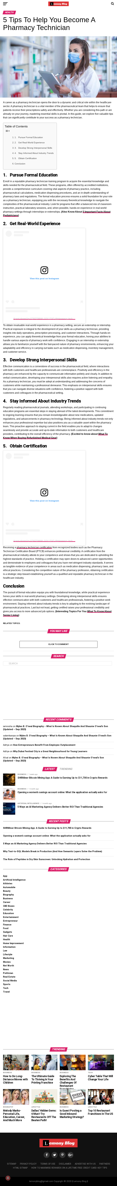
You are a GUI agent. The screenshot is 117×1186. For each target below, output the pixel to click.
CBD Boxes (8, 906)
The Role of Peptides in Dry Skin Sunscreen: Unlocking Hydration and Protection (46, 859)
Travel (6, 992)
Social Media (10, 980)
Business (8, 898)
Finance (7, 924)
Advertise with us (85, 1164)
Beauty (6, 891)
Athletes (7, 883)
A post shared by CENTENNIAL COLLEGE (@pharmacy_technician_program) (50, 318)
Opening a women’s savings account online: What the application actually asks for (46, 836)
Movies (7, 962)
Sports (6, 984)
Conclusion (20, 163)
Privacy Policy (28, 1164)
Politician (8, 973)
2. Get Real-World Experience (30, 142)
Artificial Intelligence (14, 880)
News (6, 969)
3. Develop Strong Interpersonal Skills (33, 148)
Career (6, 902)
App (5, 876)
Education (8, 913)
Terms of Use (47, 1164)
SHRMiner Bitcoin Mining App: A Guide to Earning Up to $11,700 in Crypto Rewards (47, 828)
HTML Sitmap (20, 1168)
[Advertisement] (58, 691)
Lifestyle (7, 954)
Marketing (8, 958)
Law (5, 950)
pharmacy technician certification (34, 547)
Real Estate (9, 977)
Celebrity (8, 909)
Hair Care (8, 936)
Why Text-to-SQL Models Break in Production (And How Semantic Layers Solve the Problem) (52, 851)
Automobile (9, 887)
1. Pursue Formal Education (29, 137)
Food (5, 928)
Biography (8, 894)
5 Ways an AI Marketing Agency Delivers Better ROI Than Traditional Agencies (45, 843)
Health (6, 939)
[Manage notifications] (7, 1178)
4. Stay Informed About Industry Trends (34, 153)
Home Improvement (13, 943)
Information (9, 947)
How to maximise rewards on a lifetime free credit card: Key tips (69, 1168)
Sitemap (11, 1164)
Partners (104, 1164)
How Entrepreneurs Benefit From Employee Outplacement (44, 745)
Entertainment (11, 917)
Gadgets (7, 932)
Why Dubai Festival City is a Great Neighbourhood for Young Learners (50, 751)
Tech (5, 988)
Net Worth (8, 965)
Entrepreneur (10, 921)
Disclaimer (65, 1164)
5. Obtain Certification (26, 158)
